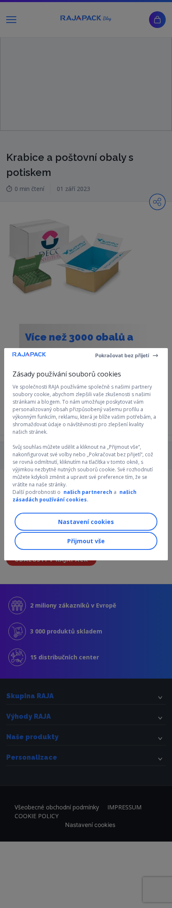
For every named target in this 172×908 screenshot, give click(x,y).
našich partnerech (87, 492)
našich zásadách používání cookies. (75, 495)
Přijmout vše (86, 541)
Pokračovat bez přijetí (122, 355)
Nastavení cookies (86, 522)
